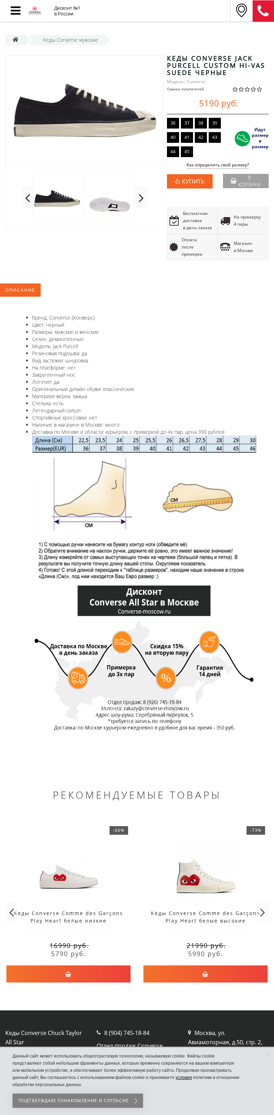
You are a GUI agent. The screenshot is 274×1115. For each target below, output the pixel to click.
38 (200, 123)
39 (214, 123)
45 (186, 152)
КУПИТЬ (193, 181)
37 (186, 123)
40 (173, 137)
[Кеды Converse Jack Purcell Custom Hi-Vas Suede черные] (84, 111)
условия (184, 1077)
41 (186, 137)
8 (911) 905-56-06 (263, 11)
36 (173, 123)
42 (200, 137)
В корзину (249, 181)
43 (214, 137)
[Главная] (15, 39)
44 (173, 152)
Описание (20, 290)
